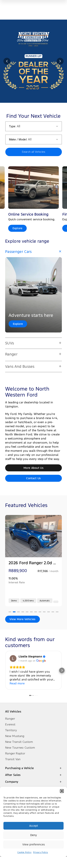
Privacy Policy (40, 852)
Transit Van (13, 759)
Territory (11, 730)
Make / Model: (18, 139)
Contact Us (33, 478)
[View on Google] (13, 658)
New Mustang (14, 736)
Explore (18, 324)
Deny (33, 835)
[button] (62, 791)
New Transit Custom (19, 742)
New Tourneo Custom (20, 747)
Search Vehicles (33, 151)
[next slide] (60, 61)
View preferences (33, 844)
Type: (12, 126)
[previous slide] (6, 61)
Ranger (10, 719)
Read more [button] (17, 683)
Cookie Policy (24, 852)
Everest (10, 724)
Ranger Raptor (15, 753)
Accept (33, 826)
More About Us (33, 468)
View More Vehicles (22, 619)
